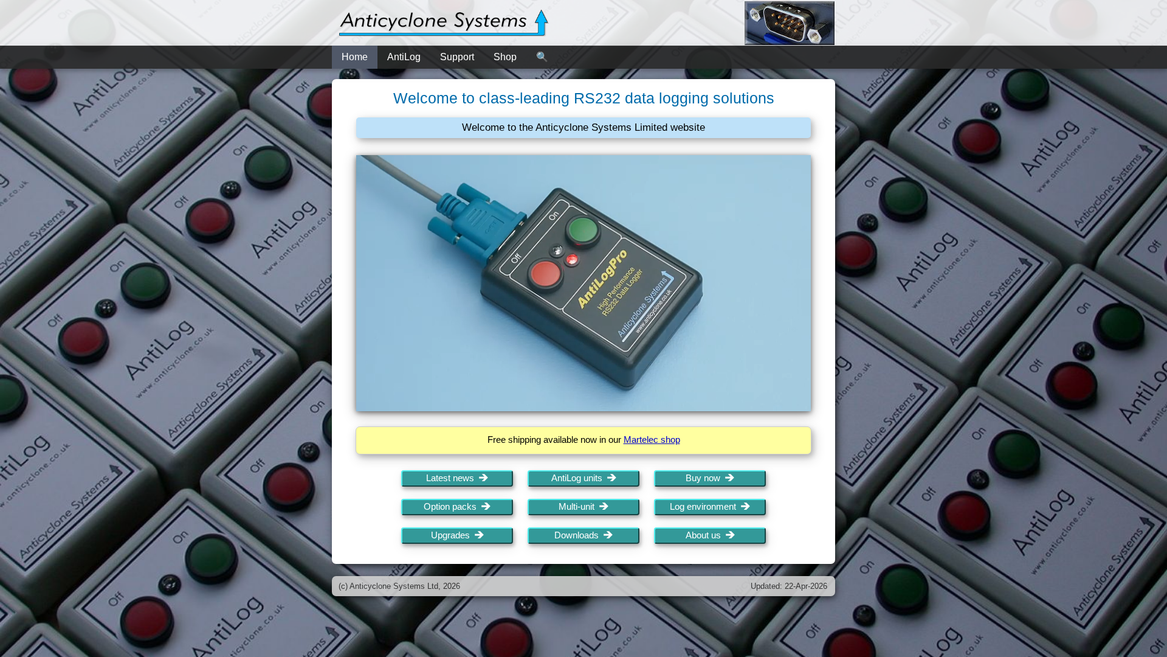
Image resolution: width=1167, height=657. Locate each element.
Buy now (705, 478)
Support (457, 57)
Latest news (452, 478)
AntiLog (404, 57)
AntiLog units (579, 478)
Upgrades (453, 535)
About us (706, 535)
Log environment (705, 507)
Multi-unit (579, 507)
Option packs (452, 507)
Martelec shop (652, 440)
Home (355, 57)
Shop (505, 57)
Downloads (579, 535)
